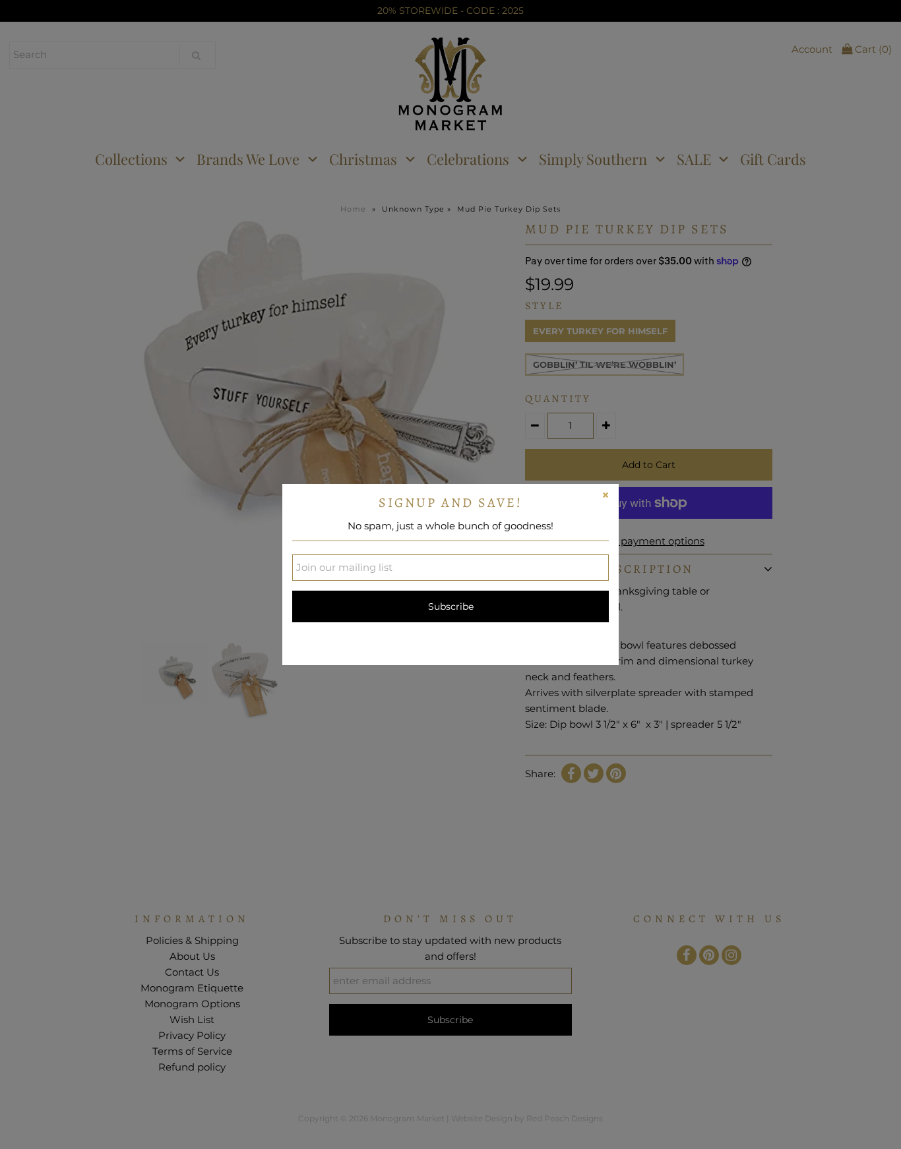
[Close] (605, 497)
